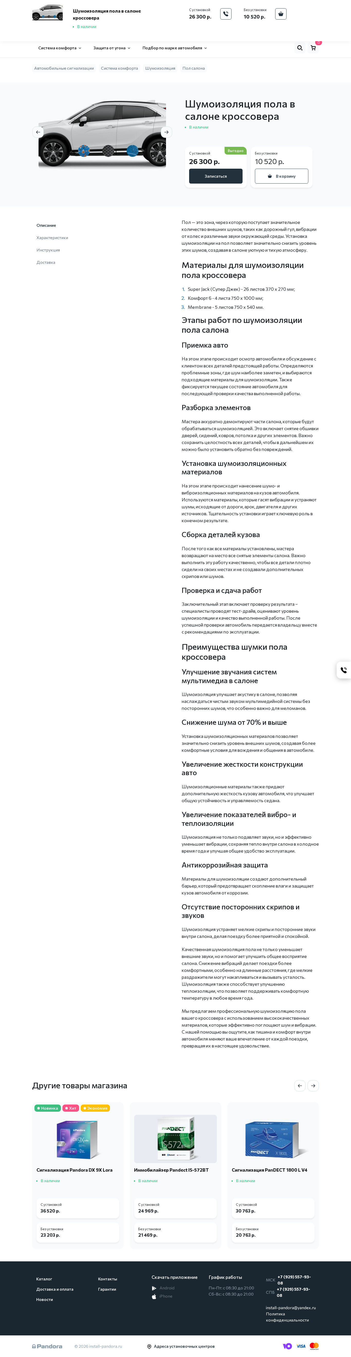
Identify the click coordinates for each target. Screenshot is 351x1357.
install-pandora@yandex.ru (291, 1307)
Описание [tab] (46, 225)
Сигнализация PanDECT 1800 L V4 (269, 1170)
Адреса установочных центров (184, 1346)
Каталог (44, 1278)
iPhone (165, 1295)
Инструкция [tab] (48, 249)
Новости (44, 1299)
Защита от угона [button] (110, 47)
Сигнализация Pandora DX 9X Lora (74, 1170)
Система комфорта (119, 68)
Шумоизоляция (160, 68)
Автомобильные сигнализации (64, 68)
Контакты (107, 1278)
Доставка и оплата (54, 1289)
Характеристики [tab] (52, 237)
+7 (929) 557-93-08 (294, 1279)
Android (166, 1287)
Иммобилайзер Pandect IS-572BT (171, 1170)
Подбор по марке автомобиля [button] (172, 47)
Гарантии (107, 1289)
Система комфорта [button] (57, 47)
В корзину (285, 176)
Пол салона (193, 68)
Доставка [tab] (45, 262)
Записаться (216, 176)
